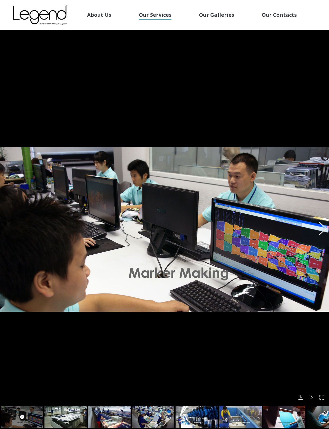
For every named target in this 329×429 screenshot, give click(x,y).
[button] (9, 229)
